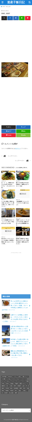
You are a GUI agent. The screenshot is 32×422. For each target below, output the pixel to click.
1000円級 (4, 376)
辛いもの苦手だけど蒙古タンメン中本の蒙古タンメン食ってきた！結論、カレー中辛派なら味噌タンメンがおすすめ (15, 305)
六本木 (7, 383)
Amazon (10, 376)
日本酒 (7, 388)
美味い (20, 390)
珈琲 (3, 390)
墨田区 (3, 386)
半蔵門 (16, 383)
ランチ (12, 381)
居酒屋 (19, 386)
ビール (3, 381)
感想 (3, 388)
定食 (11, 386)
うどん (15, 376)
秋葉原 (11, 390)
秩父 (16, 390)
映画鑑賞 (16, 388)
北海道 (11, 383)
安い (8, 386)
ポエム (8, 381)
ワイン (23, 381)
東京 (24, 388)
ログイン (17, 148)
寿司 (15, 386)
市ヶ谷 (27, 386)
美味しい (25, 390)
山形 (23, 386)
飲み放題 (11, 392)
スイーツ (24, 379)
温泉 (28, 388)
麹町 (16, 392)
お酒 (19, 376)
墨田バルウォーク (24, 383)
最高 (21, 388)
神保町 (7, 390)
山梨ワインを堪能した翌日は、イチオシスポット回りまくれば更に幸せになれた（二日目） (15, 318)
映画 (11, 388)
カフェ (14, 379)
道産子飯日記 (16, 2)
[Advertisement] (16, 42)
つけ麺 (3, 379)
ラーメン (18, 381)
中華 (3, 383)
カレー (18, 379)
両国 (27, 381)
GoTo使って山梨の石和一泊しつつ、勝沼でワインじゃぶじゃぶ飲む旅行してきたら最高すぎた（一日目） (15, 343)
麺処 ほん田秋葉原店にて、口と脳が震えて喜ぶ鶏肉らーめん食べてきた (19, 354)
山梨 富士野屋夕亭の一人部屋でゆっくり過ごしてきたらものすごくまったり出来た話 (19, 330)
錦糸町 (6, 392)
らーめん (9, 379)
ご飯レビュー (25, 376)
